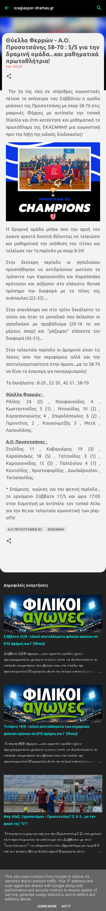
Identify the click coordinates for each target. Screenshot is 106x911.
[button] (9, 76)
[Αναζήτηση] (99, 8)
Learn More (46, 906)
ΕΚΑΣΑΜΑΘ (56, 529)
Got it (66, 906)
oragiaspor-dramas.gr (34, 8)
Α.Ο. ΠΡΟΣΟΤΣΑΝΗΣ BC (25, 529)
